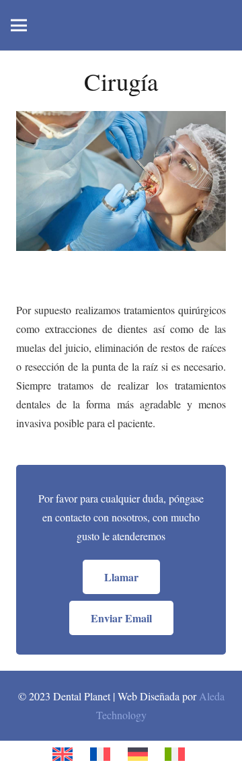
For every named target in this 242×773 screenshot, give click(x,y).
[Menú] (19, 25)
